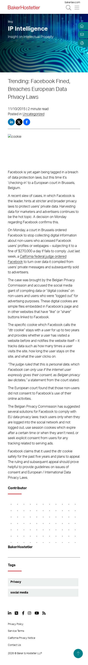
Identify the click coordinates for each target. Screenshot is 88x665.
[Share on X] (19, 122)
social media (19, 592)
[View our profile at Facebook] (23, 613)
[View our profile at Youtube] (37, 613)
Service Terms (16, 631)
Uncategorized (33, 114)
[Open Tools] (81, 43)
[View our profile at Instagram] (29, 613)
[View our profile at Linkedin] (9, 613)
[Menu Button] (77, 7)
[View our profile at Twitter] (17, 613)
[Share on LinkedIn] (11, 122)
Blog (10, 21)
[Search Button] (69, 7)
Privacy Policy (15, 624)
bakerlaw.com (72, 2)
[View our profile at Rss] (44, 613)
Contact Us (14, 645)
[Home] (81, 26)
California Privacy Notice (21, 638)
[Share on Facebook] (26, 122)
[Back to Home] (24, 7)
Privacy (15, 581)
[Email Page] (81, 34)
